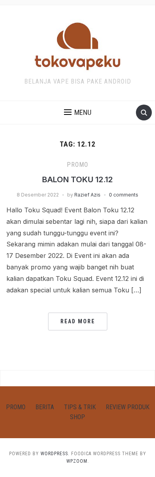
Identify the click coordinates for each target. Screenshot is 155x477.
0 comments (123, 195)
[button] (77, 112)
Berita (44, 407)
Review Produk (127, 407)
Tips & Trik (80, 407)
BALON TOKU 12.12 (77, 179)
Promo (77, 164)
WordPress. (55, 453)
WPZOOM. (77, 461)
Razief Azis (87, 195)
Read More (77, 321)
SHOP (77, 417)
